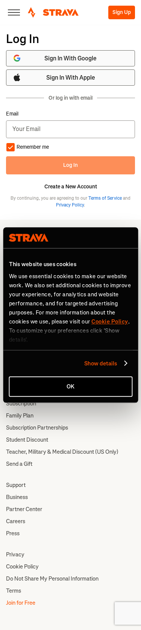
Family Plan (19, 415)
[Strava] (53, 12)
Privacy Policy (70, 205)
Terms (13, 591)
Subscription (21, 403)
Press (13, 533)
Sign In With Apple (70, 78)
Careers (15, 521)
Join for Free (20, 603)
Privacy (15, 554)
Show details (100, 363)
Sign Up (121, 12)
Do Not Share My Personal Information (52, 578)
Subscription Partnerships (37, 427)
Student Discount (27, 440)
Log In (70, 165)
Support (16, 485)
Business (17, 497)
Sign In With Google (70, 58)
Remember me (33, 147)
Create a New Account (70, 186)
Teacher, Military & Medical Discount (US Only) (62, 452)
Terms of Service (105, 198)
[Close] (14, 12)
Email (12, 114)
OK (70, 386)
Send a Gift (19, 464)
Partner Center (24, 509)
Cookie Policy (22, 566)
